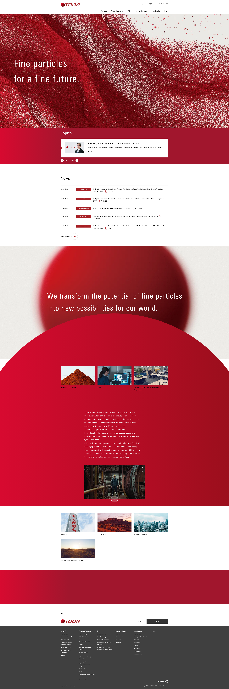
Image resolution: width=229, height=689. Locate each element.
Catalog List (82, 679)
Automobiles (82, 659)
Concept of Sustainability (141, 637)
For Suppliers (137, 651)
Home (62, 613)
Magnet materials (83, 636)
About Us (63, 631)
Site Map (72, 686)
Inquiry (157, 621)
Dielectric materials (84, 639)
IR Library (118, 639)
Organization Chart (66, 647)
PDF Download (138, 654)
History (63, 655)
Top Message (64, 634)
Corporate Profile (65, 639)
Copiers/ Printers (83, 669)
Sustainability (138, 631)
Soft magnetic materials (85, 641)
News (166, 11)
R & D (98, 631)
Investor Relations (121, 631)
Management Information (122, 637)
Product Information (85, 631)
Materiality (136, 639)
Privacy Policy (64, 686)
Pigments (81, 644)
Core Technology (101, 637)
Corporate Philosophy (67, 637)
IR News (118, 634)
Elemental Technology (103, 639)
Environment (137, 642)
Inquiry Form (114, 594)
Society (136, 645)
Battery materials (83, 652)
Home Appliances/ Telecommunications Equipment (84, 664)
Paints (80, 671)
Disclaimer (118, 642)
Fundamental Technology (104, 634)
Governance (137, 648)
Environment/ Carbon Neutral (87, 674)
